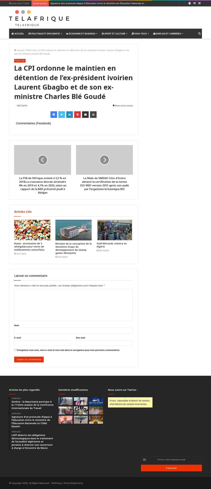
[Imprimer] (93, 114)
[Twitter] (61, 114)
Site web (80, 337)
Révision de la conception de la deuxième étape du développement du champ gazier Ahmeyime (73, 248)
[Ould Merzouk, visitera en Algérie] (115, 230)
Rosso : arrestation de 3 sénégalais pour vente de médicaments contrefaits (29, 246)
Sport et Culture (114, 33)
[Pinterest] (77, 114)
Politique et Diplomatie (45, 33)
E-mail (17, 337)
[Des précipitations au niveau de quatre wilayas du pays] (96, 410)
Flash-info (31, 50)
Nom (16, 325)
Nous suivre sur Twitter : (123, 389)
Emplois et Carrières (168, 33)
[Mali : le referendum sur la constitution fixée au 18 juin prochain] (81, 410)
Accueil (19, 33)
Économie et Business (81, 33)
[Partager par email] (85, 114)
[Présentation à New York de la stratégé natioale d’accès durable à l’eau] (66, 420)
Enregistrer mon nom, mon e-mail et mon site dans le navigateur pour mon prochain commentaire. (68, 350)
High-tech (140, 33)
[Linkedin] (69, 114)
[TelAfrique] (39, 17)
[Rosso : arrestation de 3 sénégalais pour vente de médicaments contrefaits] (32, 230)
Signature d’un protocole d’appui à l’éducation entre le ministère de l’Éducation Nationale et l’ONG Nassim (104, 3)
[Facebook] (53, 114)
